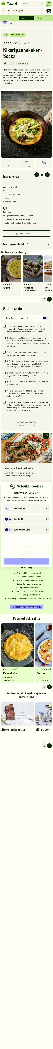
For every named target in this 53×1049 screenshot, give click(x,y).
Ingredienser (9, 18)
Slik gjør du (26, 18)
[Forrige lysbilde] (44, 299)
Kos (6, 35)
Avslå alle (26, 547)
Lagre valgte (26, 554)
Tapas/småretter (17, 35)
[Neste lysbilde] (49, 299)
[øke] (47, 174)
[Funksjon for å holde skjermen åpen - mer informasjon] (31, 318)
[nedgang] (36, 174)
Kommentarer (43, 18)
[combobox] (23, 11)
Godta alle (26, 561)
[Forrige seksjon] (3, 18)
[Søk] (4, 11)
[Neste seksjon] (50, 18)
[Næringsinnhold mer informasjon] (26, 244)
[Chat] (49, 11)
